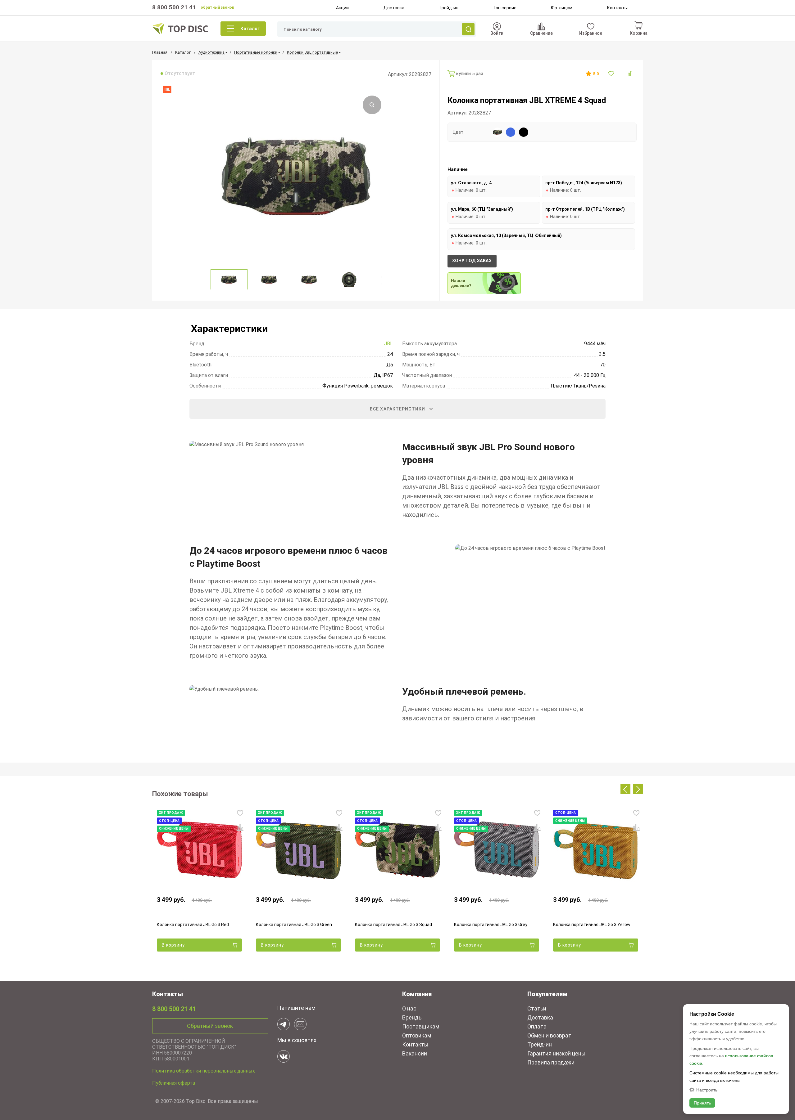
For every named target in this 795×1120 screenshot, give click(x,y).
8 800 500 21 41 (174, 7)
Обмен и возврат (549, 1035)
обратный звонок (217, 7)
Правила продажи (551, 1062)
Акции (342, 7)
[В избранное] (612, 73)
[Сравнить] (630, 74)
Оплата (537, 1026)
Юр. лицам (561, 7)
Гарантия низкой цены (556, 1053)
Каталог (250, 28)
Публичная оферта (173, 1083)
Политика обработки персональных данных (203, 1071)
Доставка (394, 7)
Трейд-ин (448, 7)
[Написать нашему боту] (283, 1024)
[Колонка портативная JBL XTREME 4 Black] (523, 132)
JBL (388, 344)
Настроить (706, 1089)
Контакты (617, 7)
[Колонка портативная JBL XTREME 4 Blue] (510, 132)
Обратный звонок (210, 1026)
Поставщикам (420, 1026)
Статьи (536, 1008)
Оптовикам (416, 1035)
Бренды (412, 1017)
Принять (702, 1102)
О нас (409, 1008)
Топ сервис (504, 7)
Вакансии (414, 1053)
